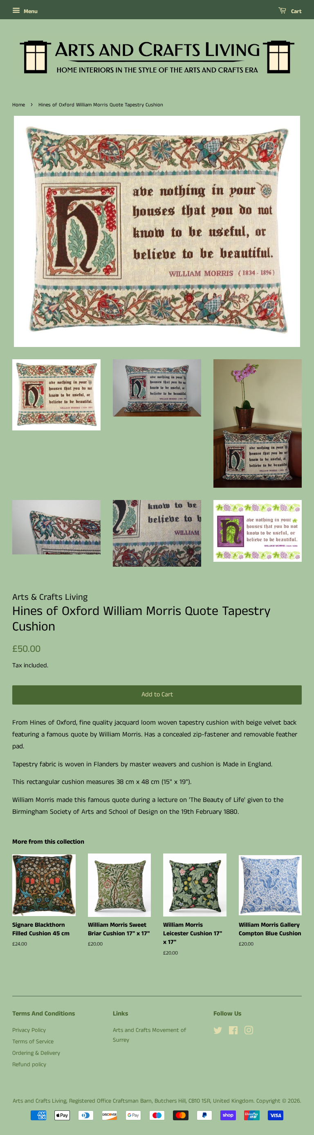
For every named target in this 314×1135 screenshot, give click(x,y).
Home (18, 104)
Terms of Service (33, 1042)
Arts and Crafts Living (39, 1101)
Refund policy (29, 1065)
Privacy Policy (29, 1030)
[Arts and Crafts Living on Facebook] (233, 1032)
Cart (295, 11)
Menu (30, 11)
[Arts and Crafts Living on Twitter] (217, 1032)
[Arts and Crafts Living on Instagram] (248, 1032)
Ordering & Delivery (36, 1053)
